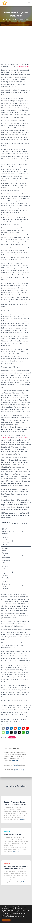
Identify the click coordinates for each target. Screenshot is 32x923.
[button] (3, 728)
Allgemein (12, 737)
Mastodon (16, 765)
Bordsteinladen (22, 438)
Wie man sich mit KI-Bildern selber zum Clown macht (16, 867)
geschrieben (26, 66)
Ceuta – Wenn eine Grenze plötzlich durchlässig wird (15, 803)
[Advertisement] (16, 46)
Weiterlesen (23, 819)
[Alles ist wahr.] (5, 3)
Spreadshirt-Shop (19, 769)
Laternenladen (6, 438)
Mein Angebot (15, 760)
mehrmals (19, 66)
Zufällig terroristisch (12, 834)
